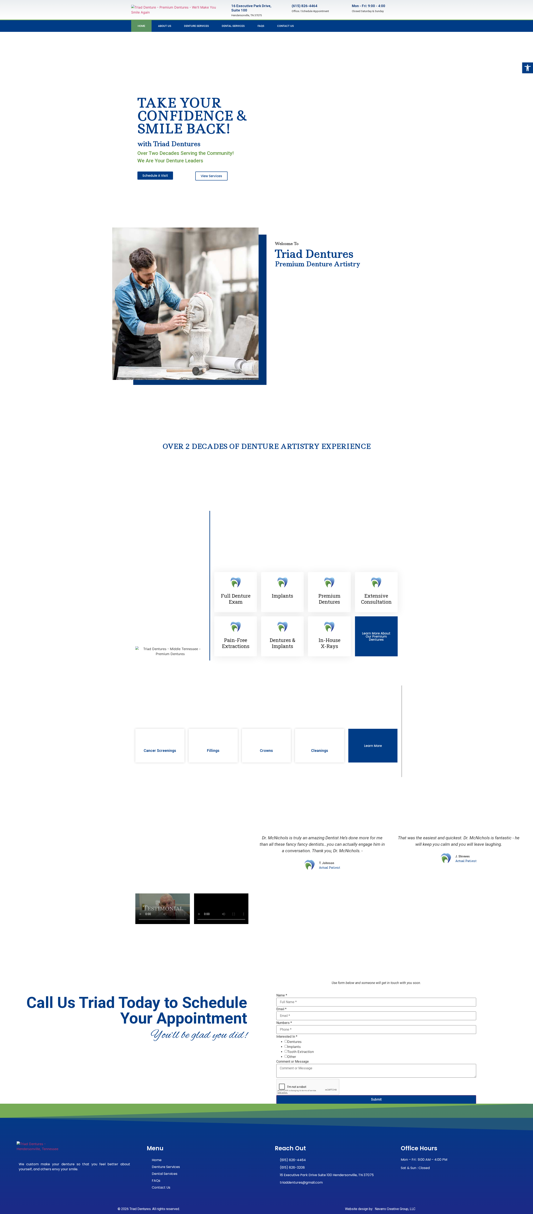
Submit (376, 1099)
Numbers (284, 1023)
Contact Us (285, 25)
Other (291, 1056)
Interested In (286, 1036)
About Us (164, 25)
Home (141, 25)
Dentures (294, 1041)
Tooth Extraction (300, 1051)
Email (281, 1009)
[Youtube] (399, 26)
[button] (527, 67)
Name (281, 995)
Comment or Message (292, 1061)
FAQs (261, 25)
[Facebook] (390, 26)
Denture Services (196, 25)
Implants (294, 1046)
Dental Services (233, 25)
